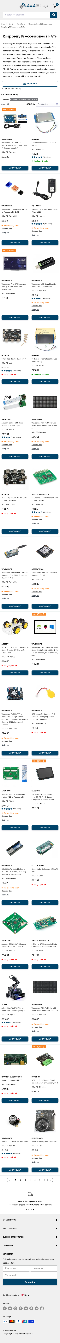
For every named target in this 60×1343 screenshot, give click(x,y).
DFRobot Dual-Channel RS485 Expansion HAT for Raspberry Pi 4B (45, 1081)
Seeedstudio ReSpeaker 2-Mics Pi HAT (45, 870)
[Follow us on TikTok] (31, 1308)
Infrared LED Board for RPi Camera (15, 1142)
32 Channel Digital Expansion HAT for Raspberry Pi (45, 499)
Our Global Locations (11, 1295)
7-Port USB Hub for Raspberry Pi (14, 359)
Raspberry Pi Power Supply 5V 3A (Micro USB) (44, 210)
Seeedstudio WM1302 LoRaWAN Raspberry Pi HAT (44, 574)
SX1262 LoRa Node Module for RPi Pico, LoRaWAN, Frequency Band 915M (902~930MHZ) (14, 871)
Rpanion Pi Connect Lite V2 (12, 1080)
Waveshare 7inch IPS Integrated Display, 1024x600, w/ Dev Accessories (14, 286)
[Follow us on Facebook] (5, 1308)
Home (3, 24)
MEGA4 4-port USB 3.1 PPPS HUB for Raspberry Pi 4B (15, 499)
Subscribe (30, 1282)
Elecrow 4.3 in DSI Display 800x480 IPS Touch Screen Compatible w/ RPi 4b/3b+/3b (43, 797)
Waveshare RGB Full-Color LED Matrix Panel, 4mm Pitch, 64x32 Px (45, 1009)
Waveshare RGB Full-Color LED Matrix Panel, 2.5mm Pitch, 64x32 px (44, 425)
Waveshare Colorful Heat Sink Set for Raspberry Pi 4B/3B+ (14, 210)
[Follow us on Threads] (42, 1308)
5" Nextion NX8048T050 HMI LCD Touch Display (44, 360)
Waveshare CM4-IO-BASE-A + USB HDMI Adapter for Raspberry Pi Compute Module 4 (14, 145)
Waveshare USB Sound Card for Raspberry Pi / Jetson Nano (44, 285)
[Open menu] (4, 6)
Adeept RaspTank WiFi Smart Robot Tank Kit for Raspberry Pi (13, 1009)
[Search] (53, 15)
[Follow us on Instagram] (15, 1308)
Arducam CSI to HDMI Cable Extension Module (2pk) (12, 424)
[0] (55, 6)
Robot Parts (21, 24)
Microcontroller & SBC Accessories (40, 24)
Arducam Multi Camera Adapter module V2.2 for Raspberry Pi (13, 795)
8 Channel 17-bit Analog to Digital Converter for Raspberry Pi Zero (44, 945)
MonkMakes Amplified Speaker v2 (44, 1142)
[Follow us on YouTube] (26, 1308)
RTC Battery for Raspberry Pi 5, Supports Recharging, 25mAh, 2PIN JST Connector (43, 716)
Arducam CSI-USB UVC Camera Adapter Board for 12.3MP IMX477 (14, 945)
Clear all (5, 104)
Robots (11, 24)
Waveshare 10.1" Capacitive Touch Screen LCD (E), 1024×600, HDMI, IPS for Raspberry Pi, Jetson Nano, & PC (45, 651)
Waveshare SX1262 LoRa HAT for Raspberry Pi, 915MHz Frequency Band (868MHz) (14, 575)
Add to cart (15, 168)
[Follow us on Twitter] (10, 1308)
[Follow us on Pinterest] (21, 1308)
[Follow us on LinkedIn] (37, 1308)
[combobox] (26, 15)
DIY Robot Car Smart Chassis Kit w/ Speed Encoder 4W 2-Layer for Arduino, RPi (15, 650)
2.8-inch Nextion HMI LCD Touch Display (44, 144)
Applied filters (9, 95)
